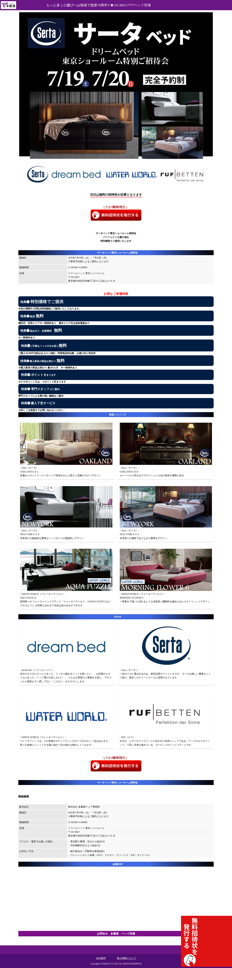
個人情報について (126, 958)
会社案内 (101, 958)
